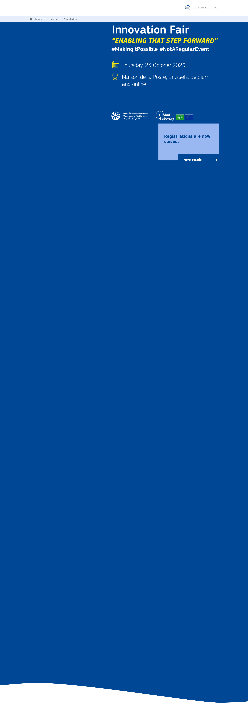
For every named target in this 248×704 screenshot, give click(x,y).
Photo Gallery (55, 19)
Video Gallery (70, 19)
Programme (40, 19)
